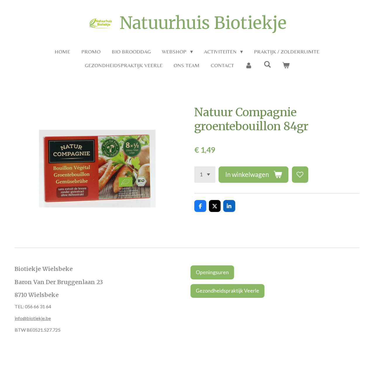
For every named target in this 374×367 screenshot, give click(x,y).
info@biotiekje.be (33, 318)
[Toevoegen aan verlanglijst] (300, 174)
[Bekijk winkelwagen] (285, 65)
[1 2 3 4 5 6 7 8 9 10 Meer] (204, 174)
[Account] (249, 65)
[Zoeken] (267, 64)
